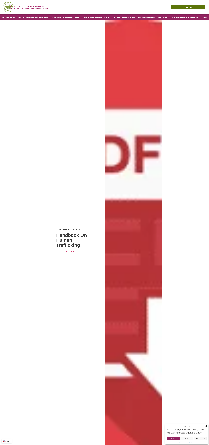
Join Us (151, 7)
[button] (206, 426)
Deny (186, 438)
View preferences (200, 438)
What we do (120, 7)
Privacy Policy (190, 442)
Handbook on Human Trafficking (66, 252)
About (109, 7)
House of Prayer (162, 7)
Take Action (133, 7)
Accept (173, 438)
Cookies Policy (182, 442)
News (144, 7)
